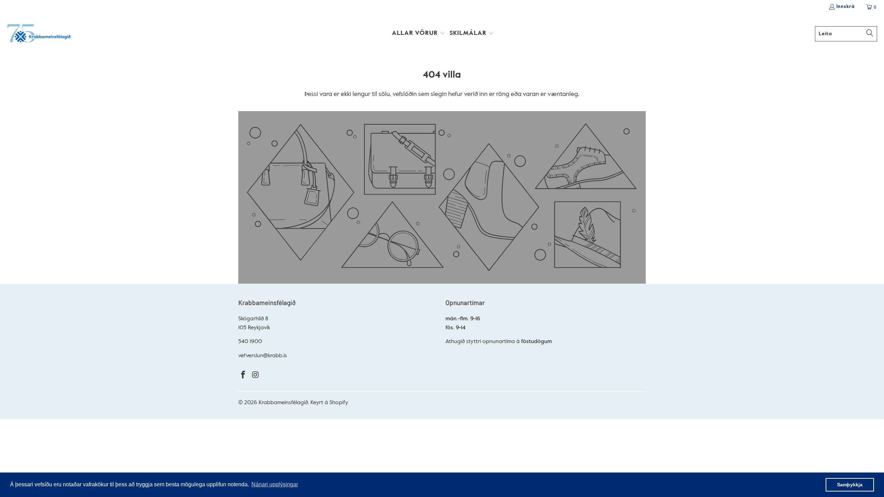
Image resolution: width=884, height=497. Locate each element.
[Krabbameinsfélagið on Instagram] (256, 375)
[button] (418, 33)
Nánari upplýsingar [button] (274, 484)
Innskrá (845, 6)
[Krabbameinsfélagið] (39, 33)
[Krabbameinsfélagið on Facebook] (243, 375)
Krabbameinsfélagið (283, 403)
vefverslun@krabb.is (262, 356)
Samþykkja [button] (850, 484)
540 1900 (250, 341)
